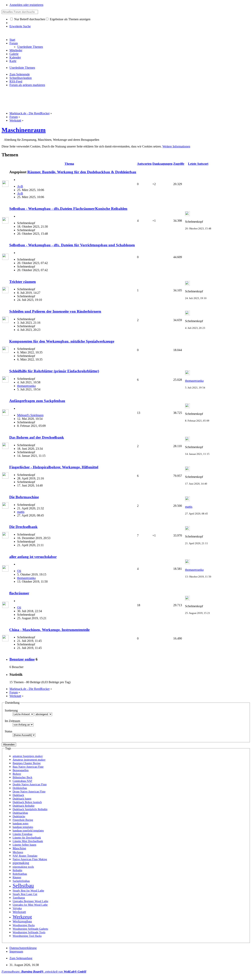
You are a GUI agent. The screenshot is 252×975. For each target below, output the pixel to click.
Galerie (14, 54)
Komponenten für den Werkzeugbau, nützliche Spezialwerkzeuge (61, 341)
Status (8, 731)
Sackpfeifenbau (21, 881)
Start (12, 39)
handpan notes (20, 823)
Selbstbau (23, 886)
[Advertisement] (73, 99)
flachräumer (19, 593)
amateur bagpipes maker (28, 756)
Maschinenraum (24, 129)
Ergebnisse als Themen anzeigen (69, 19)
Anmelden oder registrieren (26, 4)
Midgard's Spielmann (30, 415)
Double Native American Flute (30, 784)
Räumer (17, 877)
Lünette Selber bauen (24, 844)
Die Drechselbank (23, 527)
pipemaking (21, 863)
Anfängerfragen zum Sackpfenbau (37, 401)
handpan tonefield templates (28, 830)
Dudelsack (18, 795)
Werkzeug (22, 916)
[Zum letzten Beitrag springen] (187, 215)
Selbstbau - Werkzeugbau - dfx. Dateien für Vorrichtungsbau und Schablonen (72, 245)
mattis (20, 511)
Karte (12, 61)
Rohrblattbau (20, 873)
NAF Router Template (25, 855)
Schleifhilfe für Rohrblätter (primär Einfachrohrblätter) (54, 371)
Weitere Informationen (176, 146)
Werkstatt (19, 912)
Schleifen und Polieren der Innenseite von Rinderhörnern (55, 311)
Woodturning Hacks (24, 925)
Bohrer (17, 773)
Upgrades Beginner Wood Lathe (30, 901)
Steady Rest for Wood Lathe (28, 890)
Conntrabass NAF (22, 780)
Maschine (19, 848)
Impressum (16, 951)
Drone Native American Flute (29, 791)
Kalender (15, 57)
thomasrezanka (26, 385)
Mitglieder (15, 50)
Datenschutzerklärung (23, 948)
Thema (69, 163)
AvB (20, 186)
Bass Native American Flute (28, 766)
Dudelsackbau (20, 812)
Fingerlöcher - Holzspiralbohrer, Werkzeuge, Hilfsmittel (53, 467)
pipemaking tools (23, 866)
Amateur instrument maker (29, 759)
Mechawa (18, 852)
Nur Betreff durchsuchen (29, 19)
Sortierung (11, 710)
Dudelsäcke (19, 816)
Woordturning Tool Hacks (27, 935)
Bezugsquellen (21, 770)
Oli (19, 571)
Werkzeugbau (22, 921)
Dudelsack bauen (22, 798)
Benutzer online (22, 659)
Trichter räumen (22, 282)
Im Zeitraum (12, 721)
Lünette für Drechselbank (27, 837)
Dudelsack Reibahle (23, 805)
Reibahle (17, 870)
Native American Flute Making (30, 859)
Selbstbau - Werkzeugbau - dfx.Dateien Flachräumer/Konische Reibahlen (68, 209)
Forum (13, 43)
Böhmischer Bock (22, 777)
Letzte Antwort (198, 163)
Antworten (144, 163)
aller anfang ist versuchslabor (33, 557)
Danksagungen (162, 163)
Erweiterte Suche (20, 26)
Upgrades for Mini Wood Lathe (30, 904)
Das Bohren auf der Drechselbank (36, 437)
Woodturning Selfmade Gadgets (30, 928)
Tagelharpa (19, 897)
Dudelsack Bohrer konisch (27, 802)
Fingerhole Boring (23, 819)
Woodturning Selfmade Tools (29, 932)
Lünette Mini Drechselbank (28, 841)
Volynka (17, 908)
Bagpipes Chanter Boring (27, 763)
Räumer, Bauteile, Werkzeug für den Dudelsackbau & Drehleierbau (81, 172)
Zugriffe (178, 163)
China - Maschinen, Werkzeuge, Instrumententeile (49, 630)
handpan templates (23, 827)
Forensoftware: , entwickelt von (44, 971)
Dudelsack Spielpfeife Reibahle (30, 809)
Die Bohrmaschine (24, 497)
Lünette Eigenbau (22, 834)
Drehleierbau (20, 788)
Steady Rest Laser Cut (25, 894)
